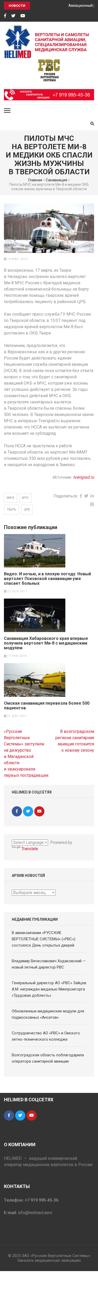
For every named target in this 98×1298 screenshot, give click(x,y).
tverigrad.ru (83, 477)
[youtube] (22, 16)
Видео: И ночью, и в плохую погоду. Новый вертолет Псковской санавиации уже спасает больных (47, 579)
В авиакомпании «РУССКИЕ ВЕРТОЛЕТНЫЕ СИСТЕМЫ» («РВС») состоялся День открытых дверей (43, 939)
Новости (17, 6)
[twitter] (13, 16)
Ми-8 (10, 498)
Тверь (11, 509)
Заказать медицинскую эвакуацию (49, 1260)
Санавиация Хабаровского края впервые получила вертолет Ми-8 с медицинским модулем (46, 643)
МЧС (25, 498)
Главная (35, 180)
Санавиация (56, 180)
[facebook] (5, 16)
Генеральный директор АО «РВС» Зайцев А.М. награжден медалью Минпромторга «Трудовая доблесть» (49, 989)
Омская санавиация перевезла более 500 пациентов (46, 705)
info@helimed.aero (35, 1212)
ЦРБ (27, 509)
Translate (29, 848)
